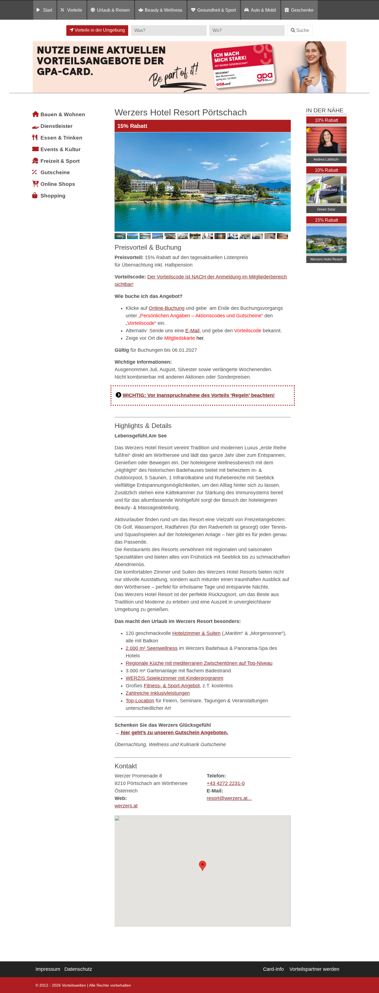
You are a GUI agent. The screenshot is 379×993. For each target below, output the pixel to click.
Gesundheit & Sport (216, 9)
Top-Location (140, 700)
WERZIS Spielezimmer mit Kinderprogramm (174, 678)
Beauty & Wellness (163, 9)
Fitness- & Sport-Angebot (172, 685)
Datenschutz (78, 969)
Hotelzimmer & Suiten (196, 633)
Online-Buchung (167, 308)
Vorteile (74, 9)
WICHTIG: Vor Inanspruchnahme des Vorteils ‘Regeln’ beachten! (199, 395)
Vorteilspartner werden (314, 969)
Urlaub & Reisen (113, 9)
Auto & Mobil (263, 9)
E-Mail (192, 330)
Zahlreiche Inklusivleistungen (158, 693)
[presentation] (120, 182)
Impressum (48, 969)
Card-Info (273, 969)
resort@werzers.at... (229, 798)
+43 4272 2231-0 (226, 783)
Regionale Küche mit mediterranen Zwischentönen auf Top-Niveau (199, 663)
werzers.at (126, 806)
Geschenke (302, 9)
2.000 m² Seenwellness (152, 648)
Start (47, 9)
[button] (202, 866)
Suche (302, 30)
